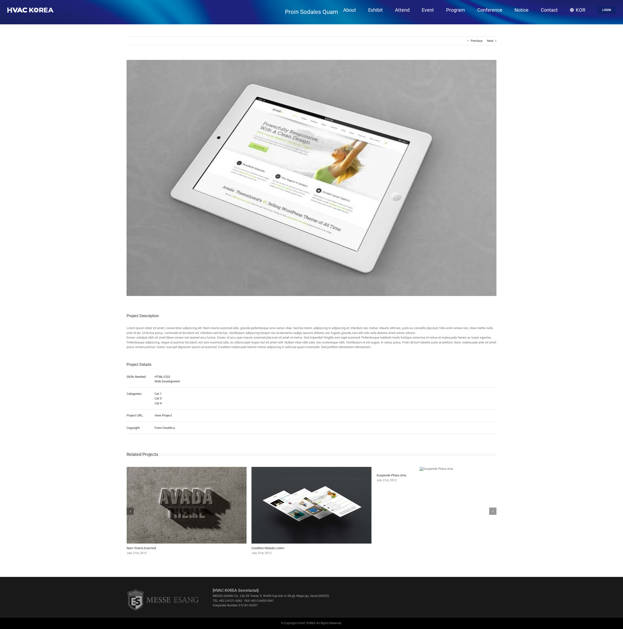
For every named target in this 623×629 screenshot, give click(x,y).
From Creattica (165, 428)
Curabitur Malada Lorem (143, 548)
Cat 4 (158, 403)
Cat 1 (158, 394)
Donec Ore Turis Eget (390, 475)
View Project (163, 415)
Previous (477, 41)
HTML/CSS (162, 377)
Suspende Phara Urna (266, 475)
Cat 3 (158, 398)
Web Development (167, 381)
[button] (130, 511)
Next (490, 41)
